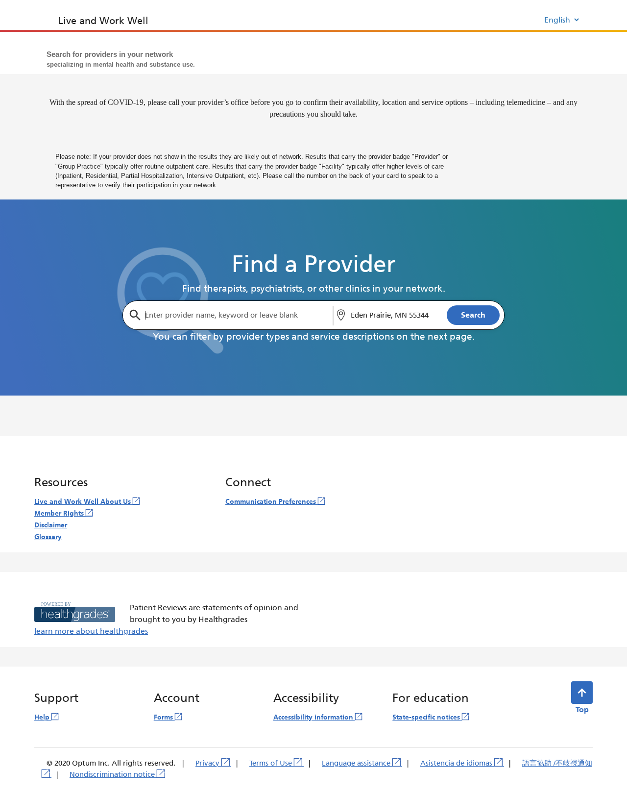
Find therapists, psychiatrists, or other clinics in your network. (313, 288)
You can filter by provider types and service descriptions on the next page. (314, 336)
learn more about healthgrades (91, 631)
